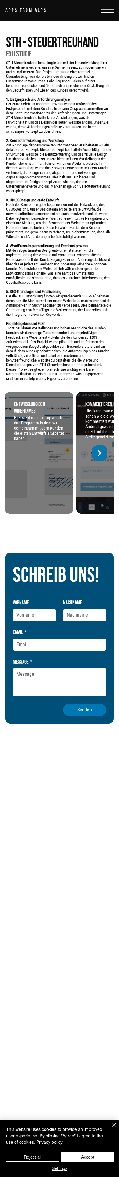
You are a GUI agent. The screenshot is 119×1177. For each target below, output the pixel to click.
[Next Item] (99, 453)
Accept (87, 1157)
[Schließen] (110, 1128)
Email (20, 632)
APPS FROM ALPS (26, 10)
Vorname (21, 602)
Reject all (32, 1157)
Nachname (72, 602)
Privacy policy (49, 1142)
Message (22, 662)
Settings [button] (59, 1168)
